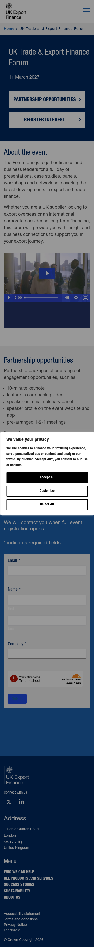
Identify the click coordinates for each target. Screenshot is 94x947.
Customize (47, 491)
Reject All (47, 504)
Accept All (47, 477)
